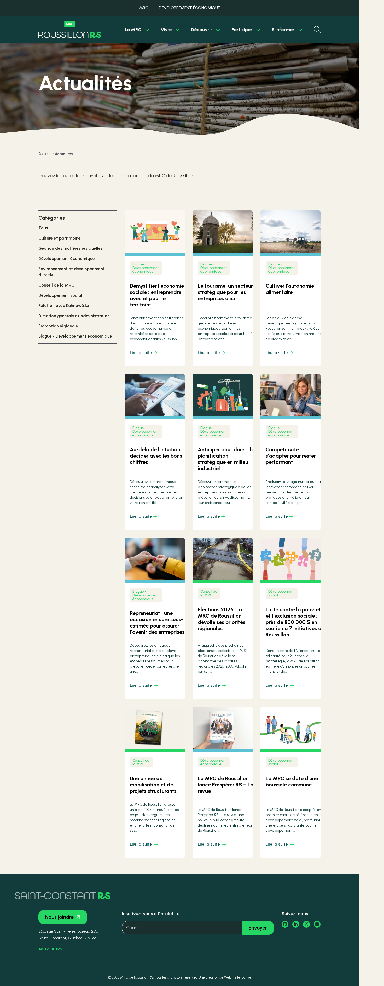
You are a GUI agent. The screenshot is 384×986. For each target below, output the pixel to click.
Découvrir (201, 29)
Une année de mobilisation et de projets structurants (153, 784)
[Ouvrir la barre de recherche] (317, 29)
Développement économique (66, 258)
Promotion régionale (58, 325)
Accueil (43, 154)
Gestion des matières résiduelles (70, 248)
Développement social (60, 295)
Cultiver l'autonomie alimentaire (290, 289)
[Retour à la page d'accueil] (69, 29)
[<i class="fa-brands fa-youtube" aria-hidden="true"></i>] (317, 924)
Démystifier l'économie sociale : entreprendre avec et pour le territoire (157, 295)
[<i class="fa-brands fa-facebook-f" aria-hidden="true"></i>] (285, 924)
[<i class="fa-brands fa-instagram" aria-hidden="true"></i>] (306, 924)
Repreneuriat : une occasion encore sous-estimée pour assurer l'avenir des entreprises (157, 622)
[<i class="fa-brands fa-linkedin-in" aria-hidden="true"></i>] (295, 924)
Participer (241, 29)
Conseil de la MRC (56, 285)
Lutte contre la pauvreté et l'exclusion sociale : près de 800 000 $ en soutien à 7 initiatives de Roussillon (295, 622)
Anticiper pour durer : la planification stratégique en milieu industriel (226, 458)
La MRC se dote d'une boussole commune (292, 781)
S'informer (283, 29)
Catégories (51, 218)
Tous (43, 227)
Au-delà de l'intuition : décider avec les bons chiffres (156, 455)
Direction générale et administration (74, 315)
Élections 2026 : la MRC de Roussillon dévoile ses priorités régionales (221, 618)
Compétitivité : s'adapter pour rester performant (291, 455)
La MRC (133, 29)
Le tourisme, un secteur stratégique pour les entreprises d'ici (225, 292)
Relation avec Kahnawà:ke (63, 305)
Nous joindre (59, 917)
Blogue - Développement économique (75, 336)
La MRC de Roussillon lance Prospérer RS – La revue (225, 784)
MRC (143, 7)
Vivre (166, 29)
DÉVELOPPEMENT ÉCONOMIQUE (189, 7)
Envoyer (258, 928)
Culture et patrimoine (59, 238)
